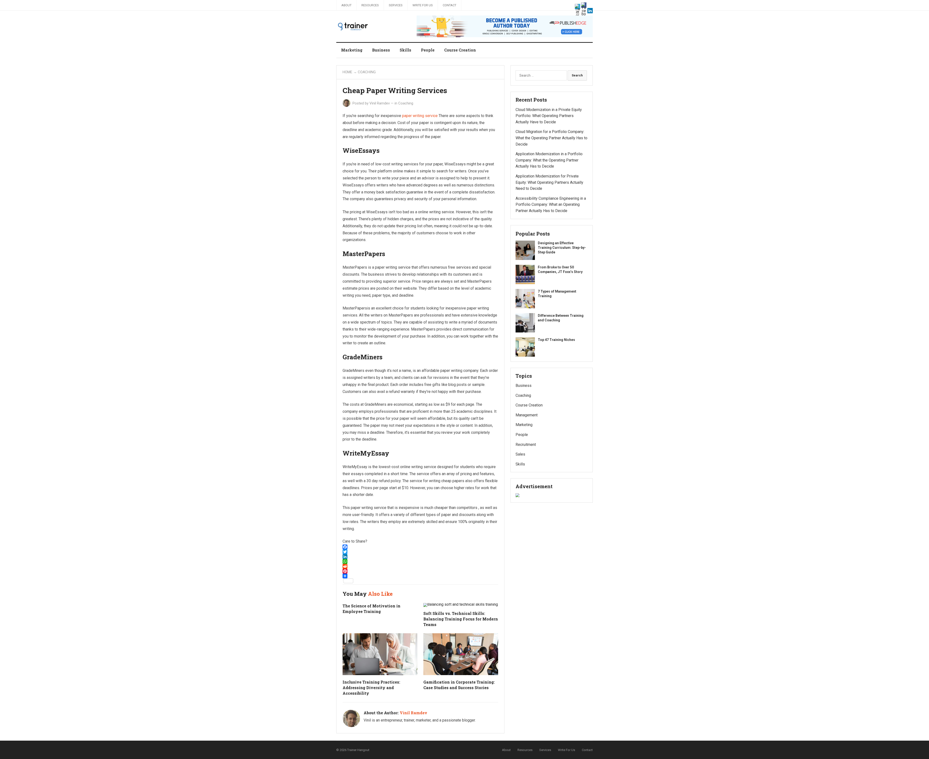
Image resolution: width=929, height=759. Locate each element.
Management (527, 415)
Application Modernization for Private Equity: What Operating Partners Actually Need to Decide (549, 182)
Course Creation (460, 49)
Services (396, 5)
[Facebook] (420, 547)
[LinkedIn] (420, 556)
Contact (449, 5)
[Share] (420, 576)
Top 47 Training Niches (556, 340)
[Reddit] (420, 566)
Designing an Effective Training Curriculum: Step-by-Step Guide (562, 247)
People (428, 49)
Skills (405, 49)
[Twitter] (420, 551)
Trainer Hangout (358, 750)
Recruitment (526, 444)
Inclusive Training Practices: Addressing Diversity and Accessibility (371, 687)
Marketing (351, 49)
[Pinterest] (420, 571)
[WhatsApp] (420, 561)
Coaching (367, 72)
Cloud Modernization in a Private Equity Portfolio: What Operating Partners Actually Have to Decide (549, 115)
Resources (370, 5)
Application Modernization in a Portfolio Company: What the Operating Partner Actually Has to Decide (549, 160)
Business (381, 49)
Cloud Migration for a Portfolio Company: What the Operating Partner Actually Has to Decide (551, 137)
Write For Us (422, 5)
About (346, 5)
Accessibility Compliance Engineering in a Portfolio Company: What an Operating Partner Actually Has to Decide (551, 204)
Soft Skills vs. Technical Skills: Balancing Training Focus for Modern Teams (460, 619)
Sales (520, 454)
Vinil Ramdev (379, 103)
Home (347, 72)
